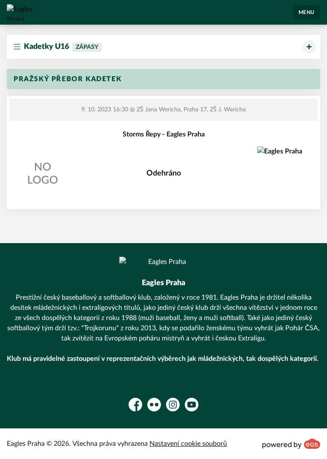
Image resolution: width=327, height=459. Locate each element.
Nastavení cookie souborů (188, 443)
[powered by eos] (291, 444)
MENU (306, 12)
